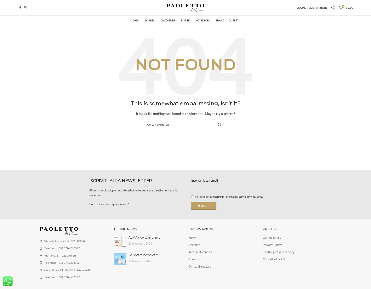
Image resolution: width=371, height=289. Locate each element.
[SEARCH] (219, 124)
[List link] (74, 248)
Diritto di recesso (199, 266)
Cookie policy (272, 237)
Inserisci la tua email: (205, 180)
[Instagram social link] (25, 8)
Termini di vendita (200, 252)
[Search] (333, 8)
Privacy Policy (272, 244)
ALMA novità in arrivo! (144, 237)
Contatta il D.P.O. (274, 259)
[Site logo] (185, 7)
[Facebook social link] (20, 8)
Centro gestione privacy (278, 252)
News (192, 237)
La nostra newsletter (144, 255)
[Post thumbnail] (120, 241)
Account (194, 244)
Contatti (194, 259)
